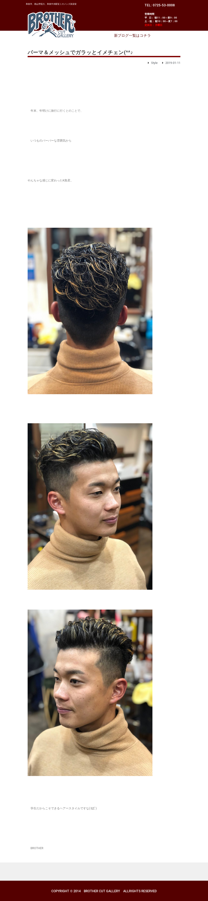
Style (154, 63)
